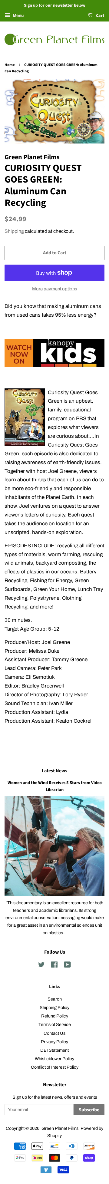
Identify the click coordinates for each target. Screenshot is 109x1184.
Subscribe (89, 1109)
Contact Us (54, 1033)
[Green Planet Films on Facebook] (54, 965)
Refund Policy (54, 1016)
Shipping (14, 231)
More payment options (54, 288)
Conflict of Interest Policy (54, 1067)
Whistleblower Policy (54, 1058)
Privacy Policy (54, 1041)
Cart (99, 16)
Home (10, 65)
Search (55, 999)
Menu (18, 15)
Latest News (54, 770)
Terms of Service (54, 1024)
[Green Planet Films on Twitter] (41, 965)
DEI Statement (54, 1050)
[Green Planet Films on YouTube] (67, 965)
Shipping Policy (54, 1007)
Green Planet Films (59, 1128)
